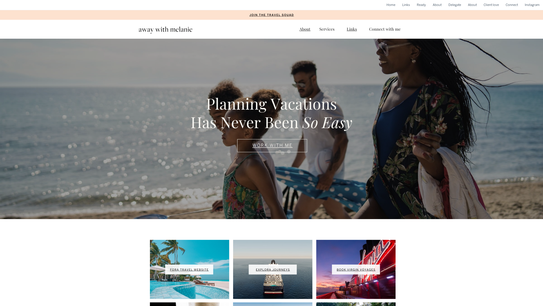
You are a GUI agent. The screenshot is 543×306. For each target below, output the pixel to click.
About (305, 29)
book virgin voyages (356, 270)
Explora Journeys (273, 270)
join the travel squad (271, 15)
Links (352, 29)
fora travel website (189, 270)
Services (326, 29)
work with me (272, 145)
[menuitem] (390, 5)
